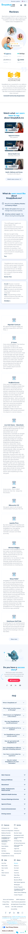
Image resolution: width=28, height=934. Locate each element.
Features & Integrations (7, 830)
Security (7, 906)
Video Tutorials (5, 872)
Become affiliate (18, 880)
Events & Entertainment (8, 809)
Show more (14, 639)
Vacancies (16, 872)
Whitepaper (17, 884)
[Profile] (21, 5)
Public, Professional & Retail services (7, 789)
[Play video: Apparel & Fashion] (14, 127)
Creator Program (18, 894)
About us (16, 865)
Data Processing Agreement (18, 902)
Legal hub (16, 848)
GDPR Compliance (20, 899)
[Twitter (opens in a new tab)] (10, 913)
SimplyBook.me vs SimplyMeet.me (5, 838)
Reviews (16, 863)
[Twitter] (11, 685)
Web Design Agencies (19, 882)
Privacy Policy (6, 902)
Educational (5, 784)
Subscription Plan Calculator (18, 846)
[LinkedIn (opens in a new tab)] (14, 913)
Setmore (3, 848)
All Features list (5, 828)
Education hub (17, 851)
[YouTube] (20, 685)
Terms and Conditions (8, 899)
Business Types (18, 833)
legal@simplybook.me (13, 923)
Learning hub (17, 853)
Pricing (16, 828)
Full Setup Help (18, 840)
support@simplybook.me (11, 922)
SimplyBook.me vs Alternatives (5, 841)
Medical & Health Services (9, 794)
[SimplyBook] (8, 5)
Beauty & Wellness (6, 780)
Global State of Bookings (20, 892)
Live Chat (3, 863)
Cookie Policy (5, 904)
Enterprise (16, 830)
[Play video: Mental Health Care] (14, 146)
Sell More (3, 851)
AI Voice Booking (5, 853)
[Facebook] (7, 685)
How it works (4, 868)
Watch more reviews (13, 179)
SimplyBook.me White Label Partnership (19, 889)
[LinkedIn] (15, 685)
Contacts (16, 870)
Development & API (19, 835)
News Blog (16, 875)
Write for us (17, 877)
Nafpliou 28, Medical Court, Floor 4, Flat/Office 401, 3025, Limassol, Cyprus (14, 917)
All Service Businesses (19, 843)
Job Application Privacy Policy (18, 904)
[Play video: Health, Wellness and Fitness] (14, 164)
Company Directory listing (19, 838)
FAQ (2, 870)
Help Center (4, 865)
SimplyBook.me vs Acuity (7, 855)
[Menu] (25, 5)
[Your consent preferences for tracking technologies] (25, 931)
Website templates (6, 835)
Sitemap (3, 875)
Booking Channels (6, 833)
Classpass (3, 844)
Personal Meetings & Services (10, 799)
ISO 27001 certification (17, 906)
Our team (16, 868)
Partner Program (18, 887)
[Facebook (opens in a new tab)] (5, 913)
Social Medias (4, 846)
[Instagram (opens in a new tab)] (22, 913)
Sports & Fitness (6, 804)
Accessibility (14, 909)
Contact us (15, 680)
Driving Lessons (6, 814)
